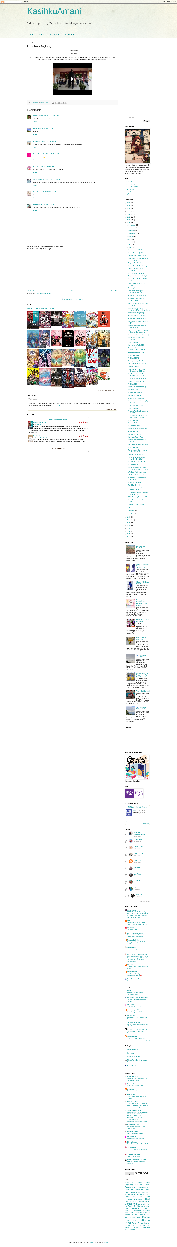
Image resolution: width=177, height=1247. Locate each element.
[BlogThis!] (59, 103)
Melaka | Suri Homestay (136, 381)
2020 (129, 220)
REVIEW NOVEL (131, 184)
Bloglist (147, 1182)
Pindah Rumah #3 (134, 426)
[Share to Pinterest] (66, 103)
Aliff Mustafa (38, 424)
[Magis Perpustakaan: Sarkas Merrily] (33, 367)
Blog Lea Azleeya (133, 1101)
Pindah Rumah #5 (134, 355)
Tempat (127, 1225)
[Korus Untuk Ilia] (104, 327)
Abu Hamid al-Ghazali (41, 438)
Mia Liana (130, 1005)
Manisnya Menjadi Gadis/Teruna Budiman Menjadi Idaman (142, 602)
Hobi (127, 1192)
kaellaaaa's (131, 1015)
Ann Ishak (36, 204)
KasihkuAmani (54, 11)
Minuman (146, 1204)
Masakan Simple (144, 1201)
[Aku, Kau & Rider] (92, 385)
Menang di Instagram (135, 288)
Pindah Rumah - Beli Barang (137, 266)
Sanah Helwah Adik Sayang (135, 1133)
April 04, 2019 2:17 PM (48, 192)
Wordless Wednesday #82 (136, 298)
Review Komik (136, 1220)
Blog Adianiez (132, 1142)
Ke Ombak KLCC (132, 929)
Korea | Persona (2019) (136, 253)
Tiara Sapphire (132, 1036)
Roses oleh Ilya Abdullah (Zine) (138, 335)
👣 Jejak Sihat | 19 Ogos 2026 (142, 656)
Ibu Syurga (130, 1053)
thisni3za (139, 894)
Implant (138, 1192)
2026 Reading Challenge (137, 807)
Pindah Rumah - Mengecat (137, 318)
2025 (129, 206)
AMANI (128, 191)
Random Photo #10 (134, 434)
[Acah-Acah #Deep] (45, 327)
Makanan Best (142, 1199)
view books (146, 823)
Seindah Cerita (132, 1084)
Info (143, 1192)
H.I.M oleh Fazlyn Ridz (135, 437)
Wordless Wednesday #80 (136, 475)
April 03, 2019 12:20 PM (51, 154)
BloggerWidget (145, 901)
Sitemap (54, 34)
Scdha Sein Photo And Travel (137, 1159)
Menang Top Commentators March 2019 (137, 478)
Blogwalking (129, 1185)
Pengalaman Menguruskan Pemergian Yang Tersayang (138, 468)
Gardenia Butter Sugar (135, 454)
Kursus (134, 1196)
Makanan (128, 1199)
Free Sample (138, 1187)
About (42, 34)
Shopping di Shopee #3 (136, 398)
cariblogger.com (132, 1049)
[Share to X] (61, 103)
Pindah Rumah (133, 465)
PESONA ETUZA (132, 1065)
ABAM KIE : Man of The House (137, 998)
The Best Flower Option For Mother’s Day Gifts (137, 291)
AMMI (129, 990)
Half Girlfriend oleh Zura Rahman (139, 462)
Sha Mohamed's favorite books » (107, 390)
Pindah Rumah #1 (134, 447)
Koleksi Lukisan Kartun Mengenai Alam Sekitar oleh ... (139, 309)
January (131, 513)
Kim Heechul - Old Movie (136, 273)
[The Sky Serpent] (56, 366)
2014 (129, 528)
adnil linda (137, 881)
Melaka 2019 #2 (133, 358)
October (131, 231)
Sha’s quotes (32, 399)
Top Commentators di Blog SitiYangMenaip (137, 488)
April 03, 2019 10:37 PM (53, 179)
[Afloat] (45, 367)
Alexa (133, 1182)
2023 (129, 211)
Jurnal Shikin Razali (134, 1110)
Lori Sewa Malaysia (133, 1056)
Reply (35, 122)
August (130, 236)
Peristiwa (131, 1212)
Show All (148, 1041)
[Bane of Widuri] (104, 366)
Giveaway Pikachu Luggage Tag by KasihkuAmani (142, 675)
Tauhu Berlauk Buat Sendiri (135, 1085)
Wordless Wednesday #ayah (137, 295)
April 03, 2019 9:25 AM (48, 141)
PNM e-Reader (132, 1208)
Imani (133, 1192)
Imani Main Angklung (135, 482)
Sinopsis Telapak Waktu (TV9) (136, 1038)
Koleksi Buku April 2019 (136, 345)
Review (127, 1215)
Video (136, 1227)
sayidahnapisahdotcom (135, 1010)
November (132, 228)
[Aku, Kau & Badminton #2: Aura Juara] (92, 327)
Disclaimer (69, 34)
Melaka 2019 (132, 384)
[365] (56, 325)
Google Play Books (142, 1190)
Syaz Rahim (138, 840)
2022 (129, 214)
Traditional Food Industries (137, 378)
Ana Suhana (131, 1094)
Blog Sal (130, 965)
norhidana (137, 867)
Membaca (130, 1203)
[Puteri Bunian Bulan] (33, 328)
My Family (129, 1206)
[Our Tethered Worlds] (45, 385)
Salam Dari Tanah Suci (133, 1156)
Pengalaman (129, 1210)
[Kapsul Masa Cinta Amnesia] (104, 346)
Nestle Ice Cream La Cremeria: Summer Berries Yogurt (138, 331)
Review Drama (135, 1217)
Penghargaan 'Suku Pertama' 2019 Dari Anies (137, 451)
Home (31, 34)
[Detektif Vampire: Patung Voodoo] (68, 387)
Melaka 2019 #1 (133, 366)
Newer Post (31, 290)
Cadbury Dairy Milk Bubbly (137, 255)
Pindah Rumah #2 (134, 431)
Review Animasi (137, 1215)
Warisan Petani (38, 116)
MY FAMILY (130, 189)
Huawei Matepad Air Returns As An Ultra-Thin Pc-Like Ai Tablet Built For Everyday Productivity (137, 1105)
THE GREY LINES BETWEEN (137, 1029)
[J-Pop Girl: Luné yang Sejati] (45, 347)
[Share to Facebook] (63, 103)
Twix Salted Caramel (143, 691)
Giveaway (146, 1187)
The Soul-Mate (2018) (135, 405)
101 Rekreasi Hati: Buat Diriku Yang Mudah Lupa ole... (138, 416)
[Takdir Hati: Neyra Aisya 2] (56, 346)
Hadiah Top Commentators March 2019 (137, 326)
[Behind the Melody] (33, 347)
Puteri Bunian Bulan (39, 422)
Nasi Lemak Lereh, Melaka (137, 364)
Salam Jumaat (133, 342)
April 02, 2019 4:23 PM (45, 128)
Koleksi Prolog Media (135, 392)
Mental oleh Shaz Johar (136, 504)
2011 (129, 537)
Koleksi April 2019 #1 (135, 250)
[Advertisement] (72, 269)
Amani (140, 1182)
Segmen (147, 1223)
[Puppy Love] (92, 368)
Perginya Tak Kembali (140, 547)
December (132, 225)
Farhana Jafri (138, 846)
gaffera (92, 1242)
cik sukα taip (131, 1137)
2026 (129, 203)
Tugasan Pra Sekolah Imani (137, 263)
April (130, 247)
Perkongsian (140, 1212)
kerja (136, 1229)
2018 (129, 517)
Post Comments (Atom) (43, 294)
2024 (129, 208)
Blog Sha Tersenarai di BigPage (138, 276)
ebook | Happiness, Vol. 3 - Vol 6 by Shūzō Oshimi (142, 565)
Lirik (148, 1196)
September (132, 233)
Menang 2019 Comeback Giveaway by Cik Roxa (136, 370)
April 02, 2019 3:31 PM (51, 116)
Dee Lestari (57, 405)
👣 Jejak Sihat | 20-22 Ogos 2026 (142, 708)
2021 (129, 217)
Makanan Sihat (130, 1201)
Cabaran (138, 1185)
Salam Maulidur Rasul (133, 1091)
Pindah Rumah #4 (134, 420)
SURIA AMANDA (133, 1077)
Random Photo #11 (134, 395)
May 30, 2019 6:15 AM (47, 204)
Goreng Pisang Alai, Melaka (137, 361)
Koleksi (138, 1194)
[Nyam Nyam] (104, 379)
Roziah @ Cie (138, 853)
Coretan (129, 1187)
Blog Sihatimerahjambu (135, 933)
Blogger (105, 1242)
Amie (135, 888)
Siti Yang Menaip (38, 179)
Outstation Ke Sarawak (134, 1006)
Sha (134, 810)
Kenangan (131, 1194)
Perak (126, 1212)
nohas (35, 128)
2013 (129, 531)
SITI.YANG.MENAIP (133, 1154)
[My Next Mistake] (56, 387)
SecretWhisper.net (133, 1022)
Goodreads (129, 1190)
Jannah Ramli (37, 154)
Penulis (147, 1210)
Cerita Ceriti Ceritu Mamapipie (137, 954)
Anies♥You (130, 928)
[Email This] (56, 103)
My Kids (136, 1206)
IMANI (128, 194)
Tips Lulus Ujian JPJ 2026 (134, 1012)
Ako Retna (137, 874)
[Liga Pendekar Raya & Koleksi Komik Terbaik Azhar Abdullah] (33, 385)
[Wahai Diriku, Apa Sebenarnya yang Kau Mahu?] (80, 327)
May (130, 245)
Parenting (147, 1208)
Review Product (137, 1223)
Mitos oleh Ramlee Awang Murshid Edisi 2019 (136, 458)
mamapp (36, 166)
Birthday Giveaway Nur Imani (142, 620)
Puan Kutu (36, 192)
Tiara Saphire (131, 947)
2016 (129, 523)
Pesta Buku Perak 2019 (136, 352)
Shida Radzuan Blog (134, 979)
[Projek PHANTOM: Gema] (92, 348)
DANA (129, 921)
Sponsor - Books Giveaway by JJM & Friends (138, 493)
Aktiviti (127, 1182)
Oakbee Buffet (145, 1206)
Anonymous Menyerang (136, 313)
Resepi (147, 1212)
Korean (143, 1194)
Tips (148, 1225)
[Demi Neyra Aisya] (80, 346)
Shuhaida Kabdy (132, 1131)
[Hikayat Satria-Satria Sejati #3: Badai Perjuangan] (80, 386)
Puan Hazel (137, 860)
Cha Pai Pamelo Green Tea (141, 638)
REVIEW (129, 182)
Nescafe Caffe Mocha (135, 423)
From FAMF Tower (133, 1124)
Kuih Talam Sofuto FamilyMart (135, 1138)
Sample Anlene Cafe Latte (136, 316)
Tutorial (127, 1227)
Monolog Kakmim (133, 940)
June (130, 242)
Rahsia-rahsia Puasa (40, 436)
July (129, 239)
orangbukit (130, 1089)
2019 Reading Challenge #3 (137, 497)
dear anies (36, 141)
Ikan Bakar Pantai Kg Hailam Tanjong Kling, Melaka (137, 374)
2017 (129, 520)
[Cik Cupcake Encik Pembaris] (68, 365)
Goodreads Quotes (111, 409)
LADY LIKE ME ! (132, 972)
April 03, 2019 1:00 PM (47, 166)
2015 (129, 525)
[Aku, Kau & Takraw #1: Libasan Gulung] (68, 327)
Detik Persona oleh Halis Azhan (138, 444)
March (130, 508)
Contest (147, 1185)
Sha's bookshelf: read (40, 308)
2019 (129, 222)
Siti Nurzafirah (132, 1147)
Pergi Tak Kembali (134, 485)
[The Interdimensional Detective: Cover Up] (80, 366)
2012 (129, 534)
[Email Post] (52, 102)
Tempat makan (138, 1225)
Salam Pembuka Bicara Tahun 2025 (137, 1144)
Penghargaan (139, 1210)
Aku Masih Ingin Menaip (134, 980)
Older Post (113, 290)
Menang (139, 1204)
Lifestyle (141, 1196)
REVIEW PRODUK (132, 187)
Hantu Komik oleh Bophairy (137, 387)
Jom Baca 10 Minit (134, 301)
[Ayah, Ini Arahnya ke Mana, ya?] (68, 346)
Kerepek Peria (133, 390)
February (131, 511)
